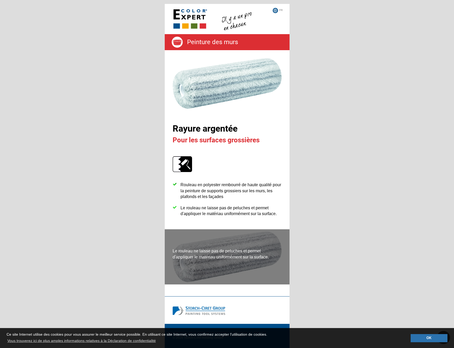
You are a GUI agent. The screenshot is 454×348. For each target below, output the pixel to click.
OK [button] (428, 338)
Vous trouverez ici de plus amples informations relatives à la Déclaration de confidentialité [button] (81, 341)
